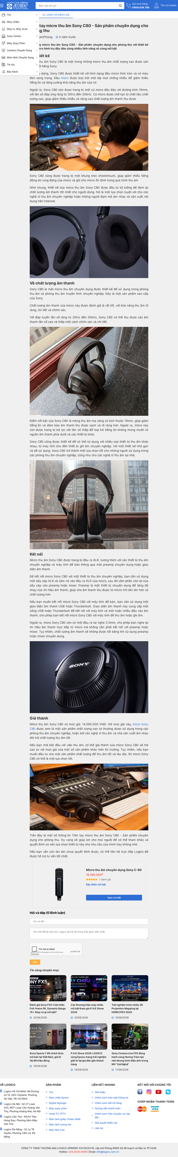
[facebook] (140, 1091)
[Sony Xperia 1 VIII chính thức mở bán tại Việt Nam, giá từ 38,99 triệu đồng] (48, 1037)
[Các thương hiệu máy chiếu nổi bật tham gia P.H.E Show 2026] (89, 988)
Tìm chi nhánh (168, 5)
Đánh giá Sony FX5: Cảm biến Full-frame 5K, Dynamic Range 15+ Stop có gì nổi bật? (48, 1008)
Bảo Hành (12, 71)
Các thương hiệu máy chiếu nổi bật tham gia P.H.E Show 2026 (87, 1008)
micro (64, 78)
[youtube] (159, 1091)
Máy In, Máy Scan (17, 28)
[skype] (168, 1091)
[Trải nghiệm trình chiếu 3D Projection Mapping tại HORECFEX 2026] (130, 988)
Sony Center (14, 36)
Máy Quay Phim (16, 43)
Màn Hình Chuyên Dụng (20, 57)
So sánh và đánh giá (55, 14)
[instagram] (149, 1091)
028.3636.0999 (77, 1151)
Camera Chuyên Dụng (19, 50)
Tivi (9, 14)
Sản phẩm (53, 1084)
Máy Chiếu (13, 21)
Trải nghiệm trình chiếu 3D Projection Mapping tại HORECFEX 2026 (127, 1008)
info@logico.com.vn (107, 1151)
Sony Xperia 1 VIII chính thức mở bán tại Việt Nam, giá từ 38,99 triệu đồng (47, 1057)
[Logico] (17, 5)
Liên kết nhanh (103, 1084)
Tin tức (11, 64)
